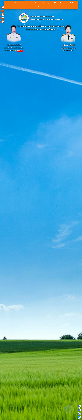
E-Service (57, 3)
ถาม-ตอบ (65, 3)
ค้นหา (42, 7)
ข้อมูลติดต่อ (49, 3)
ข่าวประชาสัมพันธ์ (30, 3)
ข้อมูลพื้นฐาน (18, 3)
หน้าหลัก (11, 3)
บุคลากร (40, 3)
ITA (71, 3)
